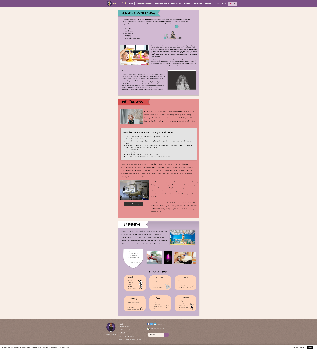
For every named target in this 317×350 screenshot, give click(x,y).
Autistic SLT (119, 3)
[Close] (315, 347)
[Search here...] (166, 335)
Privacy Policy (65, 347)
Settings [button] (295, 347)
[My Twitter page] (151, 324)
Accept (310, 347)
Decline (302, 347)
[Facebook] (148, 324)
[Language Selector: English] (232, 4)
